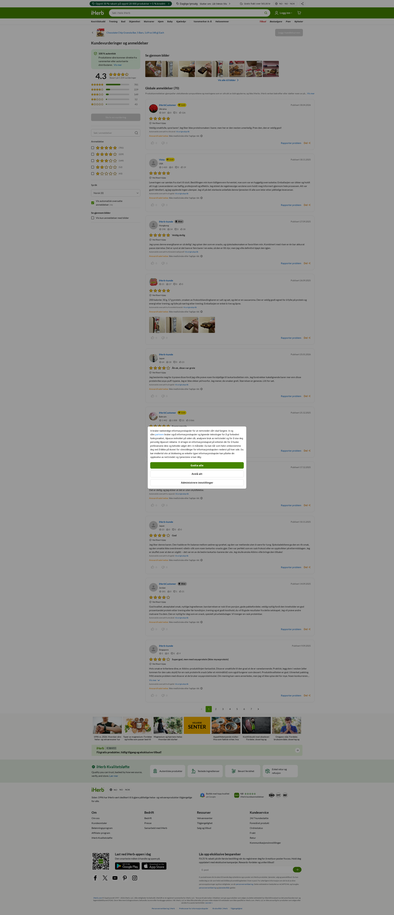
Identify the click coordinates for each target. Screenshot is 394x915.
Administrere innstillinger (197, 482)
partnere (159, 434)
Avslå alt (197, 474)
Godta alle (197, 465)
